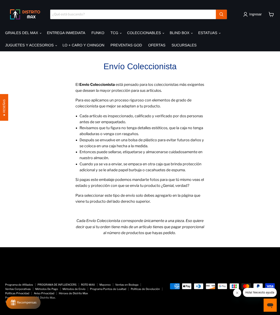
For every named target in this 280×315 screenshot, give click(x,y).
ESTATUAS (208, 33)
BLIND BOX (180, 33)
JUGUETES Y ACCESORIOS (30, 45)
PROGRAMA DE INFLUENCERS (57, 284)
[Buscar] (221, 14)
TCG (114, 33)
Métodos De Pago (46, 289)
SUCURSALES (184, 45)
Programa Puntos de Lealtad (108, 289)
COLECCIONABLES (144, 33)
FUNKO (97, 33)
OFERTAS (156, 45)
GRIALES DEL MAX (22, 33)
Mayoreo (105, 284)
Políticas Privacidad (17, 293)
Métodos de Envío (74, 289)
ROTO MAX (88, 284)
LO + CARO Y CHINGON (83, 45)
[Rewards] (23, 303)
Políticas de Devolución (145, 289)
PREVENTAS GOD (126, 45)
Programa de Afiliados (19, 284)
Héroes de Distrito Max (73, 293)
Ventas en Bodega (126, 284)
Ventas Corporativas (18, 289)
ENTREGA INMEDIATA (66, 33)
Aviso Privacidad (44, 293)
